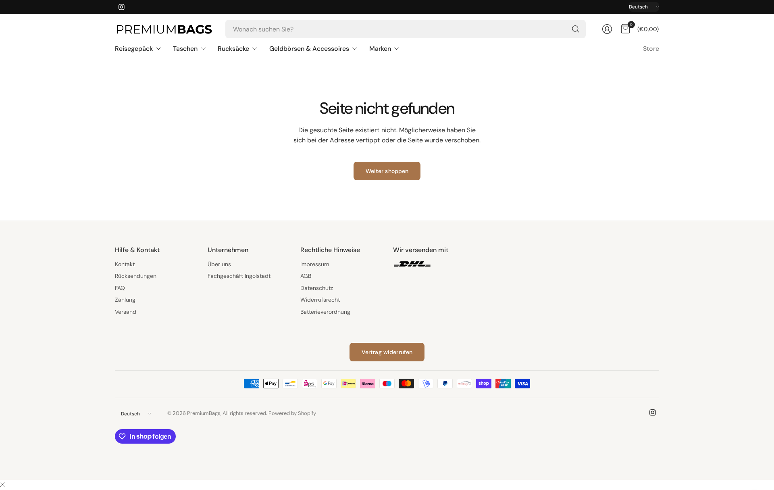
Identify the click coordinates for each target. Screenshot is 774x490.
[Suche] (576, 29)
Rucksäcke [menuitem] (233, 48)
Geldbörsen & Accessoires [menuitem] (309, 48)
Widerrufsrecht (320, 299)
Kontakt (125, 264)
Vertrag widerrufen (387, 352)
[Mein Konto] (607, 29)
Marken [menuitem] (380, 48)
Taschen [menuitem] (185, 48)
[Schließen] (2, 485)
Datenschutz (316, 288)
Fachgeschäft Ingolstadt (239, 275)
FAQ (120, 288)
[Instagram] (121, 6)
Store (651, 48)
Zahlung (125, 299)
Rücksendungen (135, 275)
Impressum (314, 264)
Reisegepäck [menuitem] (134, 48)
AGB (305, 275)
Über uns (219, 264)
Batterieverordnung (325, 311)
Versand (125, 311)
